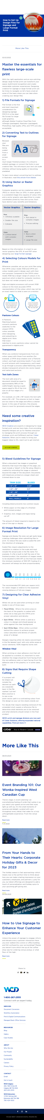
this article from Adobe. (26, 177)
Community (8, 1055)
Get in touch (8, 1080)
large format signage (23, 254)
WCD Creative (8, 426)
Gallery (6, 1034)
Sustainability (8, 1059)
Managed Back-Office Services (15, 1020)
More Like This (22, 48)
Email (6, 1076)
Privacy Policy (9, 1066)
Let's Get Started (11, 447)
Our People (8, 1052)
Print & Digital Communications (14, 1016)
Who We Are (8, 1048)
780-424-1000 (9, 1100)
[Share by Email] (21, 972)
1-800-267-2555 (12, 997)
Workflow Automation (11, 1013)
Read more (6, 820)
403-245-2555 (9, 1090)
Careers (6, 1063)
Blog (5, 1030)
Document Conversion (11, 1009)
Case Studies (8, 1038)
